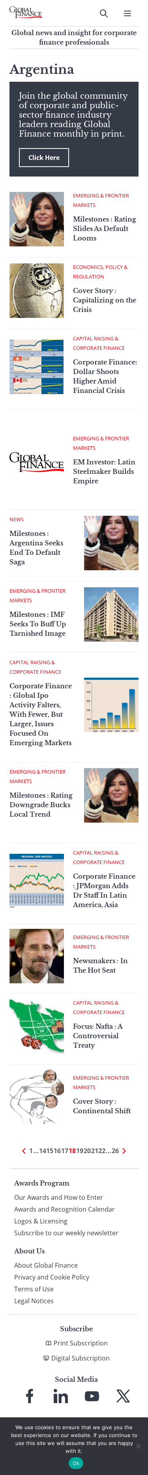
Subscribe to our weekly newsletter (66, 1233)
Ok (76, 1463)
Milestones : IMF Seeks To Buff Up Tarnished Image (37, 624)
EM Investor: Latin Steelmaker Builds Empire (104, 471)
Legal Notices (34, 1300)
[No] (138, 1446)
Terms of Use (34, 1289)
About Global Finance (46, 1265)
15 (49, 1150)
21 (94, 1150)
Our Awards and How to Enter (58, 1197)
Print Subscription (81, 1343)
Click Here (44, 157)
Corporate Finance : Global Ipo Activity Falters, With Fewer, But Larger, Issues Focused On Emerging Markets (40, 714)
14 (42, 1150)
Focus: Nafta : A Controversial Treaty (97, 1035)
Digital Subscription (80, 1358)
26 (115, 1150)
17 (64, 1150)
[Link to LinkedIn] (61, 1396)
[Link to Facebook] (29, 1396)
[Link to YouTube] (92, 1396)
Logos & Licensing (40, 1221)
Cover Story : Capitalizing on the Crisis (104, 300)
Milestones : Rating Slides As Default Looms (104, 228)
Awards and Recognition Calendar (64, 1209)
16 (57, 1150)
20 (87, 1150)
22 (101, 1150)
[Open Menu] (127, 13)
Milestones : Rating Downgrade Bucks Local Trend (41, 804)
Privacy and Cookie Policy (51, 1277)
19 (79, 1150)
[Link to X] (123, 1396)
